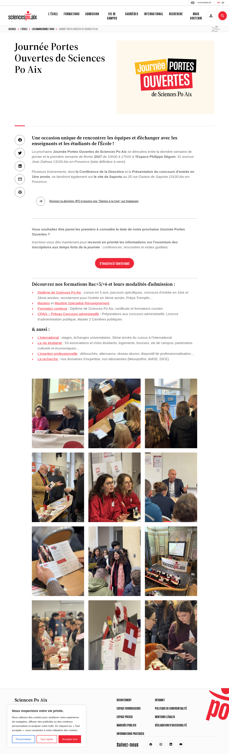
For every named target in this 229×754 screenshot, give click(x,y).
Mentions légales (165, 716)
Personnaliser (23, 739)
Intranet (160, 700)
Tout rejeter (46, 739)
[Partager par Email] (20, 179)
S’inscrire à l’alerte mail (115, 263)
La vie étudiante (50, 343)
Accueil (12, 28)
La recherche (48, 359)
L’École (24, 28)
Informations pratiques (130, 733)
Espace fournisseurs (129, 708)
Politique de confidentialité (171, 708)
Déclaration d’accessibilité (171, 725)
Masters (44, 303)
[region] (46, 726)
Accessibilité (204, 3)
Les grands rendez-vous (43, 28)
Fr (218, 3)
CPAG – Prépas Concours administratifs (68, 314)
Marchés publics (126, 725)
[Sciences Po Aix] (23, 13)
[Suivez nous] (150, 744)
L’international (48, 337)
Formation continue (52, 308)
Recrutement (124, 700)
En (223, 3)
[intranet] (210, 15)
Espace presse (125, 716)
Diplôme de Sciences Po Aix (59, 292)
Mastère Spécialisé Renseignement (82, 303)
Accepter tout (69, 739)
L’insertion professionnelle (57, 354)
